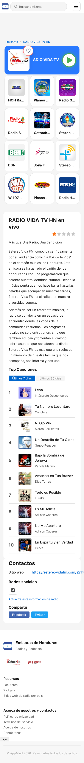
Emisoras (11, 42)
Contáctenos (12, 733)
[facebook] (13, 590)
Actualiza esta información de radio (33, 599)
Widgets (9, 690)
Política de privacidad (18, 716)
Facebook (19, 614)
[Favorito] (28, 51)
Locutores (10, 685)
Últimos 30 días (50, 378)
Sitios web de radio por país (23, 695)
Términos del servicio (18, 722)
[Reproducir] (69, 60)
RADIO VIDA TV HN (36, 42)
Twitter (40, 614)
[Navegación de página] (76, 6)
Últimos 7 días (22, 378)
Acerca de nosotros (17, 727)
